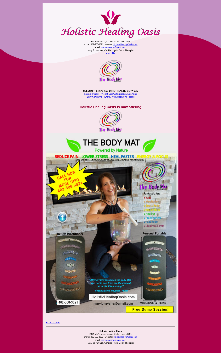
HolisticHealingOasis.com (125, 44)
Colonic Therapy (91, 94)
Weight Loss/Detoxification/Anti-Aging (119, 94)
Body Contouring (94, 97)
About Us (110, 53)
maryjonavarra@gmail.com (113, 47)
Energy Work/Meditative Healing (119, 97)
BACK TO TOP (53, 322)
